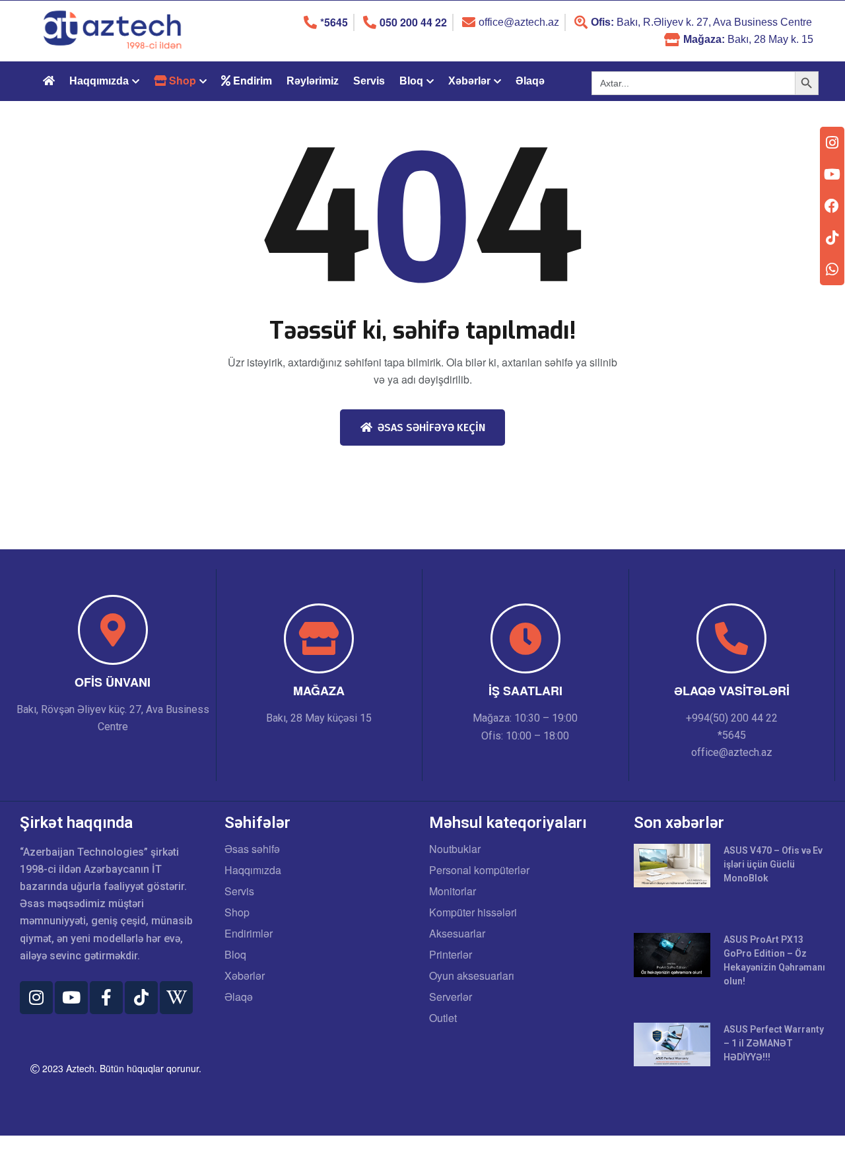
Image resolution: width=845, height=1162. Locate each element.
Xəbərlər (469, 80)
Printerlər (450, 954)
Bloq (411, 80)
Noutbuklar (455, 849)
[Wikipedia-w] (176, 997)
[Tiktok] (141, 997)
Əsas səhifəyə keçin (431, 427)
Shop (237, 912)
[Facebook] (832, 206)
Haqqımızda (99, 80)
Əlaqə (530, 80)
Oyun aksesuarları (471, 976)
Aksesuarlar (457, 933)
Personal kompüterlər (479, 870)
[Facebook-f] (106, 997)
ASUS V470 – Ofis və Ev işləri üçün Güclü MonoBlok (773, 864)
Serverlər (450, 997)
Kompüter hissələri (473, 912)
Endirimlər (248, 933)
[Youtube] (71, 997)
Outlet (443, 1018)
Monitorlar (452, 891)
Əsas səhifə (252, 849)
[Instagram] (36, 997)
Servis (369, 80)
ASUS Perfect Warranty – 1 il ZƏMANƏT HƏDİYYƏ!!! (774, 1043)
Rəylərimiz (313, 80)
